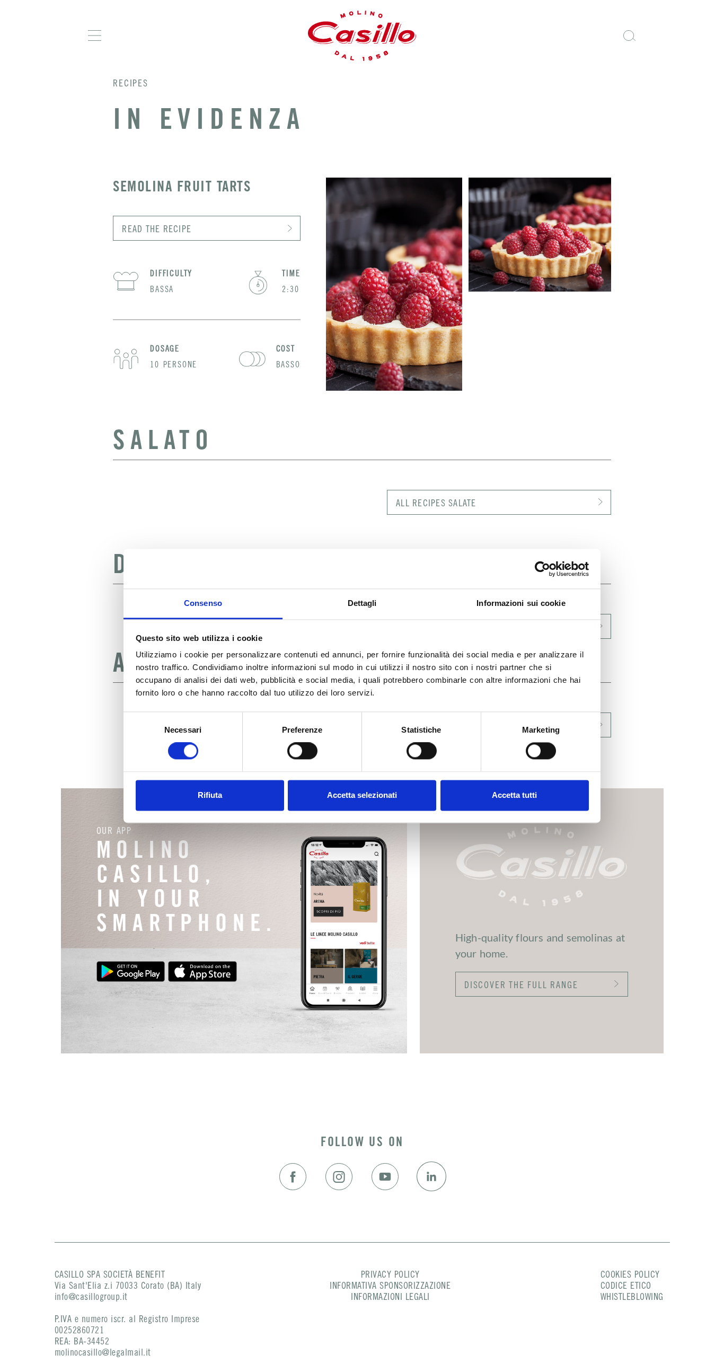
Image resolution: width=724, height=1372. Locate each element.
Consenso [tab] (203, 603)
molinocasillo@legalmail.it (103, 1353)
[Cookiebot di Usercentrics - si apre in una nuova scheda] (542, 569)
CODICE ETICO (626, 1286)
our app (114, 832)
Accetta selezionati (362, 794)
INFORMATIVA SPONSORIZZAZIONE (390, 1286)
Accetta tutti (514, 794)
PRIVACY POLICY (390, 1275)
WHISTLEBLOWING (632, 1298)
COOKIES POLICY (630, 1275)
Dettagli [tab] (362, 603)
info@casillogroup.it (91, 1298)
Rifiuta (210, 794)
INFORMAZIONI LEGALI (390, 1298)
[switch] (302, 751)
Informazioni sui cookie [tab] (520, 603)
